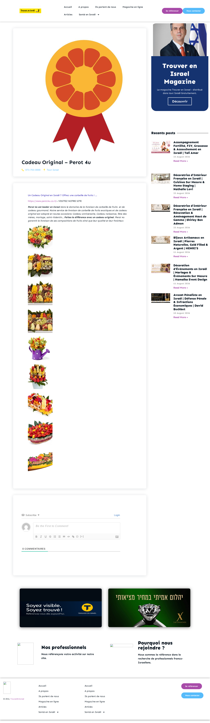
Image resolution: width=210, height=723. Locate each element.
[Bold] (36, 537)
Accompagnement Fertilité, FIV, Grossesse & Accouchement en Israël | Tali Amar (190, 147)
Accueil (68, 7)
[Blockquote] (64, 537)
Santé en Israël (87, 14)
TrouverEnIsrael (17, 699)
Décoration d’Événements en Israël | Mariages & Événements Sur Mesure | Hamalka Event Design (190, 272)
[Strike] (50, 537)
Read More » (180, 160)
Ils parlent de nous (105, 7)
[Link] (73, 537)
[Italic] (41, 537)
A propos (83, 7)
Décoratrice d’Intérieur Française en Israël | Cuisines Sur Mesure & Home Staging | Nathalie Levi (190, 182)
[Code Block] (68, 537)
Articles (68, 14)
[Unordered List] (59, 537)
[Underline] (45, 537)
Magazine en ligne (133, 7)
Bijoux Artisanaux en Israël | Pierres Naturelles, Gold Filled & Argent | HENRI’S (190, 243)
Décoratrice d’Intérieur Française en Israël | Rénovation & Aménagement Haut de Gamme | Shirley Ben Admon (190, 214)
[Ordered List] (54, 537)
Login (116, 515)
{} (77, 536)
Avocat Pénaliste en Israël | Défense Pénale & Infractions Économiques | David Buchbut (189, 302)
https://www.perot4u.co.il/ (42, 201)
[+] (82, 536)
